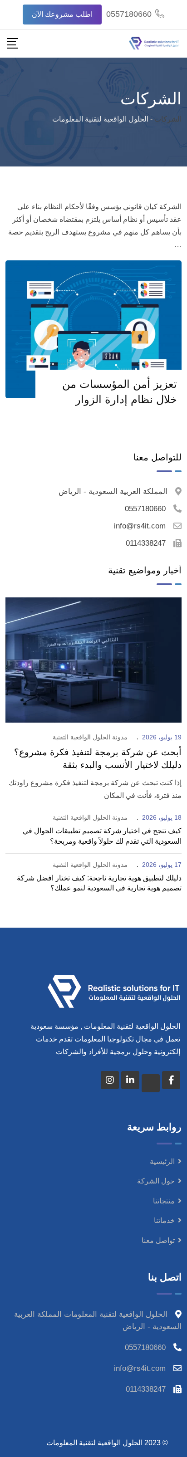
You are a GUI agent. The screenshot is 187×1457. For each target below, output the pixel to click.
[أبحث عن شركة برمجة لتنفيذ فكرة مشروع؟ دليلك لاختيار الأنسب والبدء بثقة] (93, 659)
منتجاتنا (164, 1201)
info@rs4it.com (140, 526)
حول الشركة (156, 1181)
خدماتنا (164, 1220)
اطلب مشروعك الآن (62, 14)
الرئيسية (162, 1161)
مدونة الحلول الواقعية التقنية (90, 737)
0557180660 (129, 14)
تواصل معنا (158, 1240)
